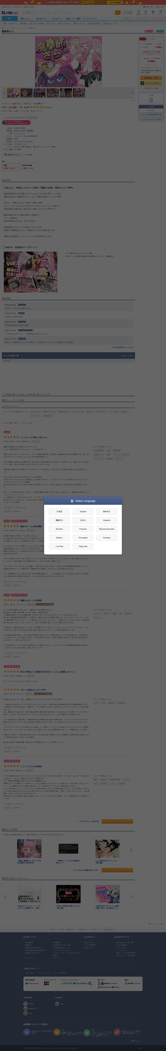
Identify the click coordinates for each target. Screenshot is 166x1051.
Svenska (106, 537)
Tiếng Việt (83, 546)
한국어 (83, 520)
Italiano (59, 537)
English (83, 511)
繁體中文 (59, 520)
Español (106, 520)
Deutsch (59, 529)
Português (83, 537)
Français (83, 529)
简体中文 (106, 511)
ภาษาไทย (59, 546)
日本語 (59, 511)
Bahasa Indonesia (106, 529)
